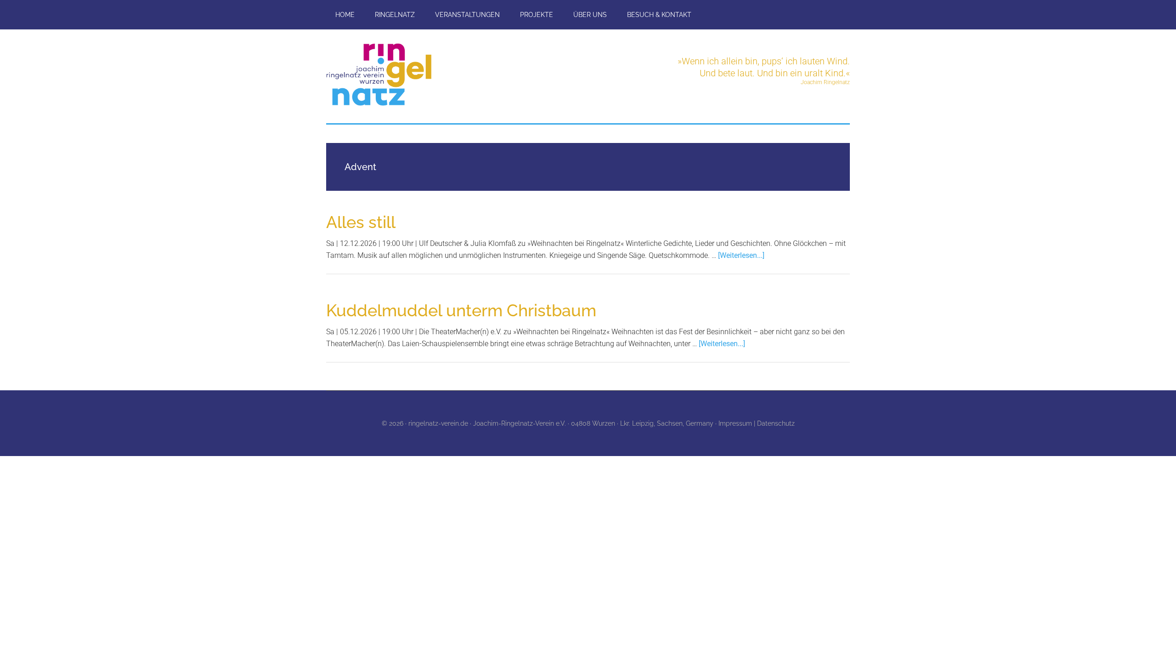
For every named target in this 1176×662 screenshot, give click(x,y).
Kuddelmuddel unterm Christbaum (461, 310)
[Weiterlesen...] (741, 255)
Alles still (361, 222)
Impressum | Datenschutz (756, 423)
